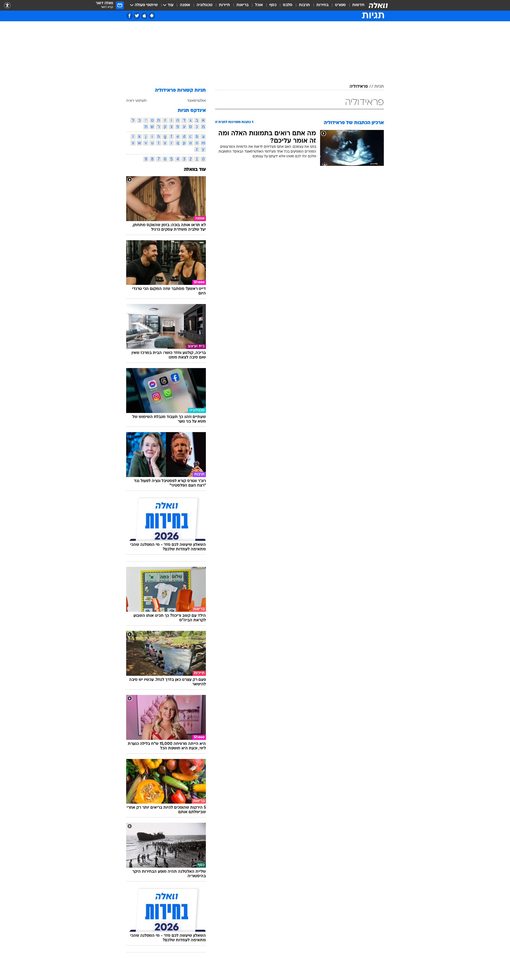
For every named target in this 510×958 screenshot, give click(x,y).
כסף (273, 5)
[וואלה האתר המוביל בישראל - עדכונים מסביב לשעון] (378, 5)
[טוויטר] (137, 15)
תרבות (304, 5)
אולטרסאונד (196, 100)
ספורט (340, 5)
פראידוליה (359, 87)
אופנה (185, 5)
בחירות (322, 5)
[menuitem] (355, 5)
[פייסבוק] (129, 15)
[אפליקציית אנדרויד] (151, 15)
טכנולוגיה (204, 5)
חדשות (358, 5)
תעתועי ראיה (136, 100)
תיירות (224, 5)
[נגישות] (7, 5)
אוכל (259, 5)
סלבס (287, 5)
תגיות (379, 87)
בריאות (242, 5)
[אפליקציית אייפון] (144, 15)
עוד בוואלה (195, 169)
